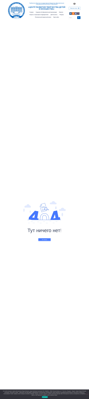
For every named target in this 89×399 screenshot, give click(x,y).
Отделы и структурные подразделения (39, 14)
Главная (31, 12)
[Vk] (70, 13)
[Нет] (87, 394)
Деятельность (54, 14)
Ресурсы (62, 14)
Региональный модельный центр (43, 17)
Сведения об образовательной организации (46, 12)
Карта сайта (56, 17)
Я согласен (44, 397)
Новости (61, 12)
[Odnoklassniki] (73, 13)
